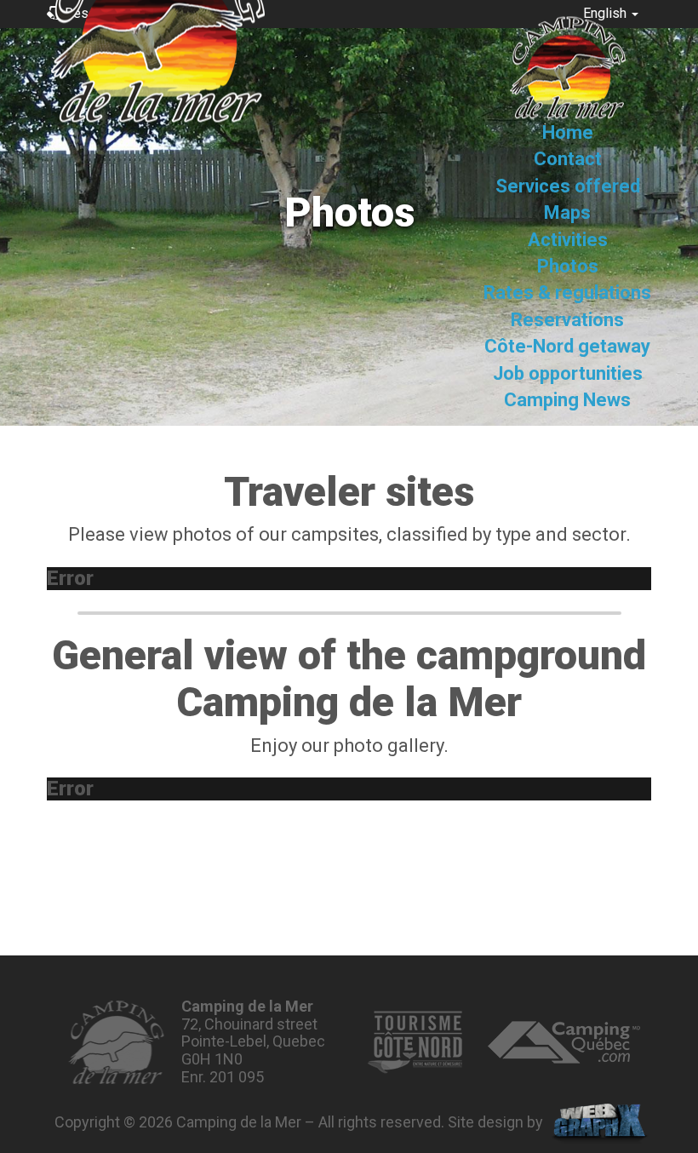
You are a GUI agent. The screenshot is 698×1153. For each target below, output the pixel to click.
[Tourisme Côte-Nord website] (414, 1042)
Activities (568, 239)
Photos (567, 266)
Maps (567, 212)
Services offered (567, 186)
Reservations (567, 319)
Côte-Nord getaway (567, 347)
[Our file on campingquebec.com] (564, 1042)
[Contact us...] (116, 1042)
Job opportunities (568, 373)
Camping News (567, 399)
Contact (568, 159)
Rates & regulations (567, 293)
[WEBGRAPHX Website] (600, 1124)
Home (567, 132)
